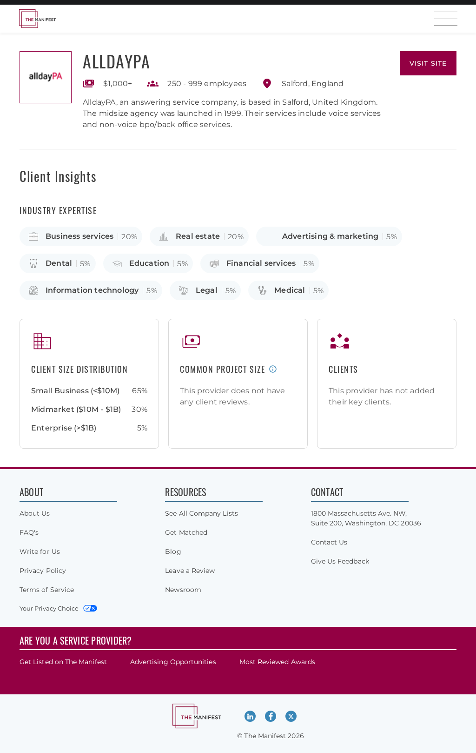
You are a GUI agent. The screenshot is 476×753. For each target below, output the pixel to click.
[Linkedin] (250, 716)
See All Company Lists (201, 513)
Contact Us (329, 542)
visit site (428, 63)
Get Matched (186, 532)
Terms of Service (47, 589)
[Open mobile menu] (445, 19)
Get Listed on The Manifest (63, 662)
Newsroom (183, 589)
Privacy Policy (43, 570)
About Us (35, 513)
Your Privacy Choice (49, 608)
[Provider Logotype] (46, 77)
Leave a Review (190, 570)
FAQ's (29, 532)
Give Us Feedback (340, 561)
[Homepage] (37, 18)
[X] (291, 716)
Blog (173, 551)
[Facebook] (270, 716)
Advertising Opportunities (173, 662)
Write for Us (40, 551)
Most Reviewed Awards (277, 662)
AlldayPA (116, 60)
